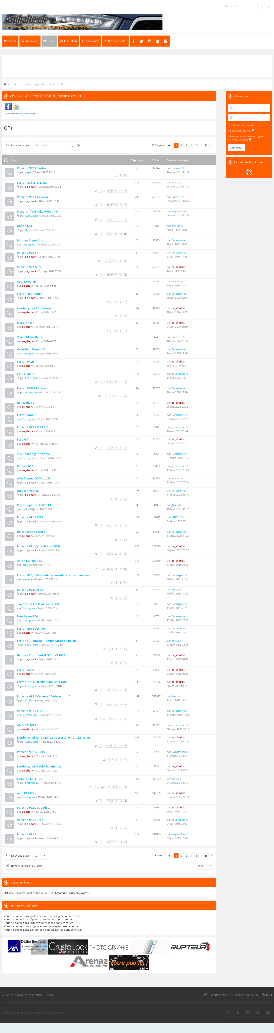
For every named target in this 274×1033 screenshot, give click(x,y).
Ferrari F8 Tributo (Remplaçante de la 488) (47, 641)
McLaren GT (25, 323)
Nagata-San (179, 211)
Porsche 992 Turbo (30, 820)
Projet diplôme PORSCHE (34, 505)
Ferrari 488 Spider (29, 294)
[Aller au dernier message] (183, 168)
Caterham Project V (31, 349)
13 (112, 205)
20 (120, 275)
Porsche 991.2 (26, 834)
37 (116, 190)
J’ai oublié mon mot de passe (245, 125)
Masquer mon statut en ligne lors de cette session (248, 138)
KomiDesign (60, 1012)
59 (112, 554)
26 (108, 704)
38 (120, 190)
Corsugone (32, 215)
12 (108, 205)
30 (120, 234)
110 (108, 786)
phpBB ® (22, 1012)
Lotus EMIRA (25, 374)
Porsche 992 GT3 (29, 267)
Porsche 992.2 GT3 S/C (32, 427)
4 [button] (191, 145)
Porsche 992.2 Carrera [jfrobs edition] (43, 696)
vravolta (27, 579)
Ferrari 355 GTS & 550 (32, 182)
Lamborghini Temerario (34, 308)
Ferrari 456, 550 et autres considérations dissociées (53, 575)
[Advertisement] (137, 66)
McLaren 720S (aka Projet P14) (38, 211)
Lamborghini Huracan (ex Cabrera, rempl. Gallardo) (53, 737)
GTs (8, 128)
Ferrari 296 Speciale (31, 628)
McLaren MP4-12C (29, 779)
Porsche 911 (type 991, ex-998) (38, 546)
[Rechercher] (261, 6)
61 (120, 554)
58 (108, 554)
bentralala (31, 783)
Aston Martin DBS (29, 561)
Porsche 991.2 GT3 (30, 517)
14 (116, 205)
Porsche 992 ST (27, 252)
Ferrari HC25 (25, 361)
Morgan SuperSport (31, 240)
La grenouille (30, 715)
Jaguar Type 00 (28, 491)
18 (112, 275)
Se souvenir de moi (240, 130)
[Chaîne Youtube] (268, 1013)
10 (108, 219)
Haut (269, 994)
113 (124, 786)
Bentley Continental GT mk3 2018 (41, 655)
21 (125, 275)
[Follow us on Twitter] (238, 1013)
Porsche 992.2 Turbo (31, 168)
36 (112, 190)
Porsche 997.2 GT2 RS (32, 711)
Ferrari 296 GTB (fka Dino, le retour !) (43, 682)
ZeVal (175, 589)
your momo (178, 374)
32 (120, 745)
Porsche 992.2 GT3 (30, 589)
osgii (28, 172)
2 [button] (181, 145)
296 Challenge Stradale (33, 454)
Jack (24, 565)
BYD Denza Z (26, 403)
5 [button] (196, 145)
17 (108, 275)
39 (125, 190)
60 (116, 554)
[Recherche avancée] (268, 6)
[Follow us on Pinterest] (258, 1013)
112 (119, 786)
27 (108, 234)
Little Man (31, 392)
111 (113, 786)
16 (125, 205)
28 (112, 234)
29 (116, 234)
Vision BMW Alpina (30, 337)
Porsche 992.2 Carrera (32, 197)
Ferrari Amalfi (26, 415)
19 (116, 275)
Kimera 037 (25, 466)
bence (175, 640)
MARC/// (177, 517)
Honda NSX (25, 226)
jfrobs (175, 505)
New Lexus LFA (27, 616)
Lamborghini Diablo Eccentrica (39, 766)
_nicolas (176, 168)
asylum (176, 226)
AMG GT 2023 (26, 725)
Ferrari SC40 (25, 670)
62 (125, 554)
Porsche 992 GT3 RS (31, 752)
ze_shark (30, 186)
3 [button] (186, 145)
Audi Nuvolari (26, 281)
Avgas (175, 182)
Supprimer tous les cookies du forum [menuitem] (233, 994)
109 (102, 786)
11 (112, 219)
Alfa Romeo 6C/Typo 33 (33, 478)
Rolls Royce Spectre (31, 532)
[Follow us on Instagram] (248, 1013)
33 (125, 745)
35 (108, 190)
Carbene (177, 197)
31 (125, 234)
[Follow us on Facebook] (228, 1013)
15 (120, 205)
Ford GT (22, 439)
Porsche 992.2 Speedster (34, 807)
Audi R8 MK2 (25, 793)
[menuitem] (68, 41)
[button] (169, 145)
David (28, 230)
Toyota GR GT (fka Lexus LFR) (38, 604)
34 (120, 842)
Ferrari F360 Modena (31, 388)
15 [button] (206, 145)
